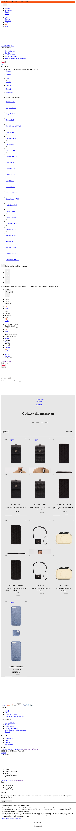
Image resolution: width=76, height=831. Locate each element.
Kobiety (7, 8)
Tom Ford (40, 585)
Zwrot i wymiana (10, 54)
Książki (7, 338)
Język (2, 66)
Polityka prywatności (11, 714)
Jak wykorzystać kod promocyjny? (16, 58)
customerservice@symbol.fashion (11, 749)
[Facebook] (6, 372)
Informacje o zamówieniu (30, 749)
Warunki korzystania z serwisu (14, 716)
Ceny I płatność (10, 51)
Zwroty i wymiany (7, 801)
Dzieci (7, 12)
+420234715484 (6, 361)
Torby (7, 22)
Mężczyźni (8, 10)
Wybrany (7, 742)
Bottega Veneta (64, 504)
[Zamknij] (20, 381)
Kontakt (7, 356)
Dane (6, 740)
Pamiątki (7, 347)
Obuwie (7, 19)
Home (7, 14)
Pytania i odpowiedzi (11, 56)
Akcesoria (8, 21)
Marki (7, 26)
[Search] (5, 4)
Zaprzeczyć (38, 826)
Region (7, 66)
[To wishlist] (26, 601)
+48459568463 (5, 46)
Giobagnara (64, 585)
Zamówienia (9, 738)
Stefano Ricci (16, 504)
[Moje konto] (7, 271)
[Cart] (7, 281)
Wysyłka (7, 53)
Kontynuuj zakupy (17, 780)
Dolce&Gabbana (16, 667)
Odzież (7, 17)
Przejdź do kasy (6, 780)
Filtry (6, 431)
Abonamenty (9, 744)
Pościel (7, 342)
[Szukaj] (3, 265)
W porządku (38, 822)
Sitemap (3, 753)
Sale (6, 24)
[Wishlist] (7, 276)
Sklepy (13, 46)
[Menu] (1, 5)
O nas (6, 712)
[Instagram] (6, 375)
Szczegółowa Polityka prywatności (11, 818)
